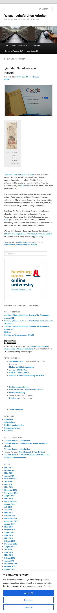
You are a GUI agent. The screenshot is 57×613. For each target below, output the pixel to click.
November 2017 (10, 518)
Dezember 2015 (10, 543)
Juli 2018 (8, 507)
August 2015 (9, 546)
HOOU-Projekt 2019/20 (20, 45)
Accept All (28, 592)
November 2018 (10, 501)
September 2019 (10, 493)
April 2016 (8, 535)
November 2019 (10, 490)
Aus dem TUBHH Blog (18, 369)
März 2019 (8, 498)
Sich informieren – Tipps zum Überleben (26, 389)
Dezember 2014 (10, 563)
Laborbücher (24, 440)
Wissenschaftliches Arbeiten (26, 15)
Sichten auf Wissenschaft (14, 51)
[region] (28, 591)
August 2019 (9, 495)
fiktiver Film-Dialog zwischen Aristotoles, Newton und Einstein (28, 233)
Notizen (7, 332)
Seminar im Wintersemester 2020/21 (19, 335)
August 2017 (9, 524)
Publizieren (14, 398)
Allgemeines (23, 242)
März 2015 (8, 555)
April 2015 (8, 552)
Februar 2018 (9, 515)
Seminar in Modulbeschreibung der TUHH (26, 375)
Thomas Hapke (10, 440)
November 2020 (10, 478)
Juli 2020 (8, 481)
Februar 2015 (9, 558)
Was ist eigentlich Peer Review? (32, 452)
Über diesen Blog (33, 51)
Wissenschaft (9, 244)
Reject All (28, 607)
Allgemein (8, 419)
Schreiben (8, 430)
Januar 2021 (9, 476)
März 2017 (8, 526)
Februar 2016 (9, 541)
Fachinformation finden (18, 387)
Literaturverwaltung (17, 392)
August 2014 (9, 569)
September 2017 (10, 521)
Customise (28, 600)
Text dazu (38, 236)
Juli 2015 (8, 549)
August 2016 (9, 532)
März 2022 (8, 467)
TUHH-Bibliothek (16, 409)
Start (6, 45)
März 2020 (8, 487)
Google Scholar (23, 185)
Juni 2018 (8, 509)
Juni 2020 (8, 484)
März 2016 (8, 538)
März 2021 (8, 473)
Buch (6, 219)
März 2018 (8, 512)
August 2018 (9, 504)
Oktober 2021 (9, 470)
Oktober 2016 (9, 529)
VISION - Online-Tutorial (19, 372)
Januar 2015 (9, 561)
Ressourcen (37, 45)
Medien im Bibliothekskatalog (21, 367)
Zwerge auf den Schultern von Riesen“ (19, 174)
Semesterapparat (16, 361)
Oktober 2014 (9, 566)
